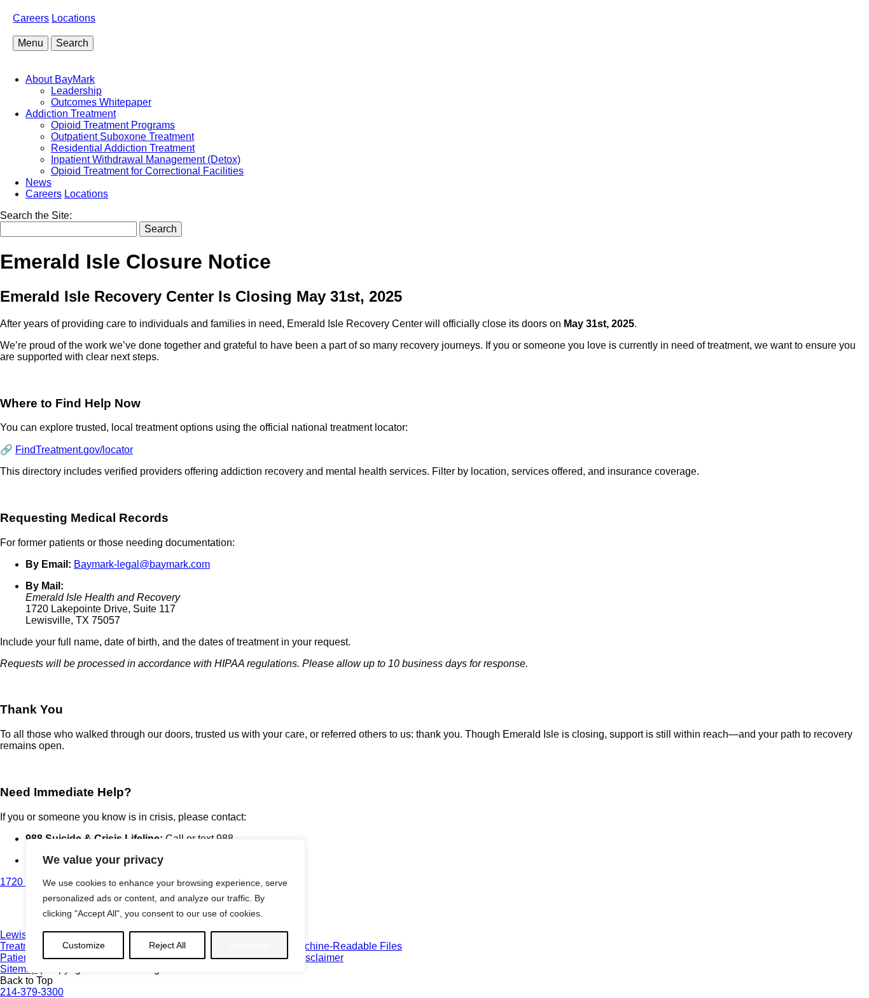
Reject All (167, 945)
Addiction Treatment (70, 113)
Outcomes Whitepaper (101, 102)
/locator (74, 449)
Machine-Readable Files (346, 946)
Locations (73, 18)
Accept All (249, 945)
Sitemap (19, 969)
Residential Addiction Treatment (123, 148)
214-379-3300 (32, 992)
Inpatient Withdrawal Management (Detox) (145, 159)
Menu (30, 43)
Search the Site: (36, 215)
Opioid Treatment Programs (113, 125)
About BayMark (60, 79)
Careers (31, 18)
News (38, 182)
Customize (83, 945)
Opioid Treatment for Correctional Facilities (147, 170)
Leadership (76, 90)
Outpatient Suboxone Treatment (122, 136)
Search (72, 43)
